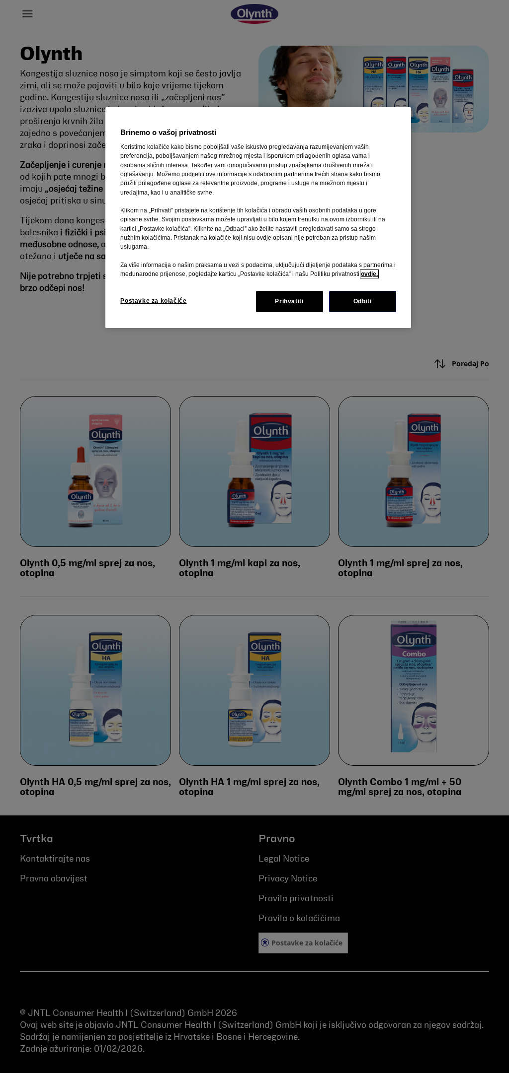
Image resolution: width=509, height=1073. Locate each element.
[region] (258, 217)
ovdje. (369, 273)
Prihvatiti (289, 301)
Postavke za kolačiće (153, 300)
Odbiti (362, 301)
